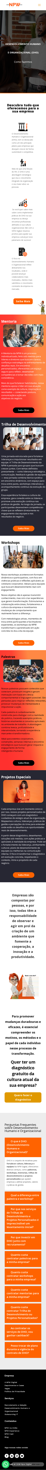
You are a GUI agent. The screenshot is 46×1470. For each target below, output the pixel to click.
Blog (7, 1437)
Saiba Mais (23, 301)
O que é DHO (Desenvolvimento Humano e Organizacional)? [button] (18, 1147)
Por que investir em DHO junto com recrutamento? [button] (21, 1241)
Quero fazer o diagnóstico (23, 1097)
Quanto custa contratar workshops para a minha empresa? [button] (21, 1275)
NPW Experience (12, 1431)
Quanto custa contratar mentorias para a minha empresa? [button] (23, 1293)
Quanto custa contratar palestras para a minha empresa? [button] (22, 1258)
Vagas (7, 1388)
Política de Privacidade (15, 1391)
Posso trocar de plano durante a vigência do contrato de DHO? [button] (22, 1349)
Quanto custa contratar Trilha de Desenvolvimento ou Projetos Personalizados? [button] (22, 1312)
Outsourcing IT (11, 1414)
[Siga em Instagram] (17, 1456)
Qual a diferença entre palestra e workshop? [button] (23, 1197)
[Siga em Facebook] (7, 1456)
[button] (5, 1464)
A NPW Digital (11, 1382)
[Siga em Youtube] (22, 1456)
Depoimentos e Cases (14, 1385)
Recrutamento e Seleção (16, 1405)
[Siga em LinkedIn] (12, 1456)
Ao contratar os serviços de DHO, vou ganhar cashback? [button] (20, 1331)
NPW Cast (9, 1434)
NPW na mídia (11, 1428)
